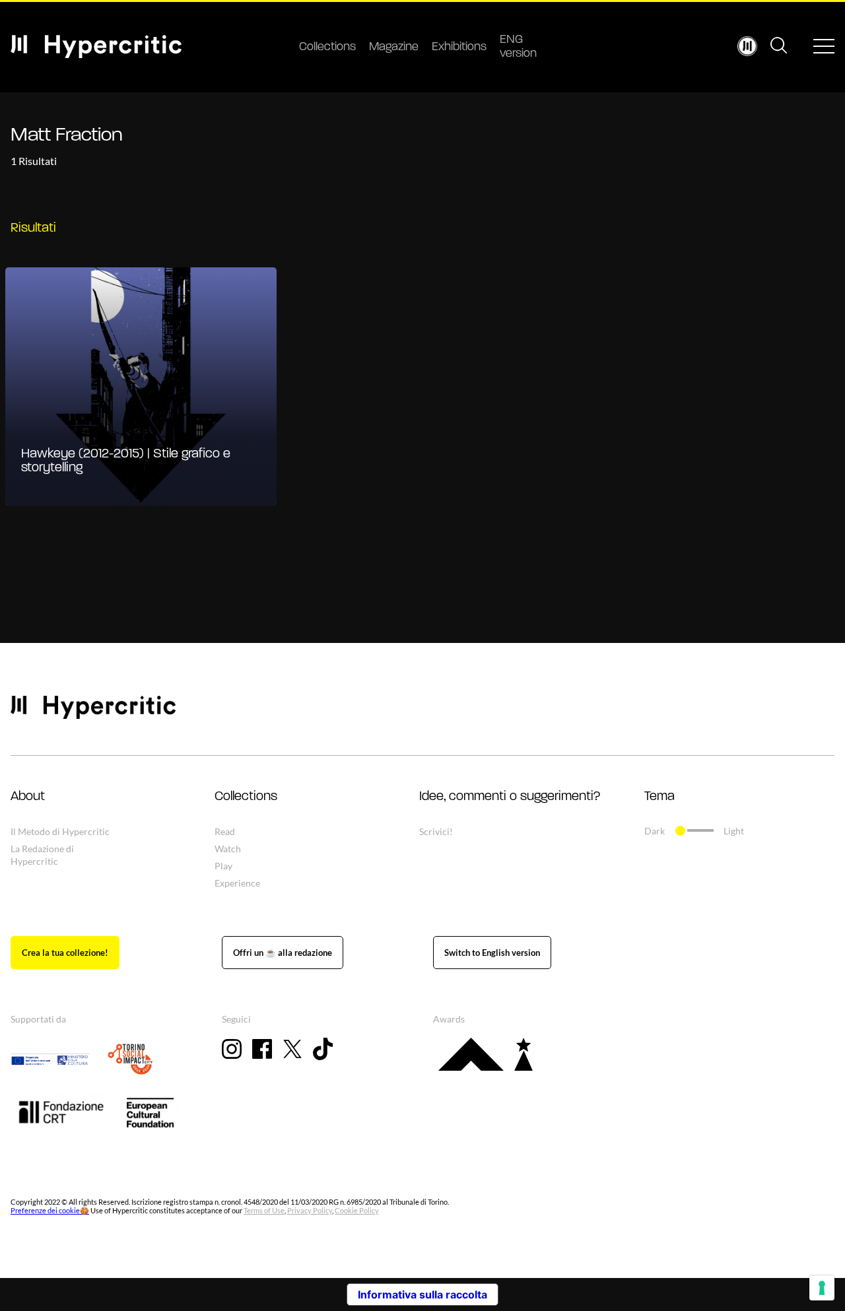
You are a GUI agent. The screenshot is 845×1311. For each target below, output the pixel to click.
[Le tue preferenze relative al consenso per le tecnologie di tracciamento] (821, 1287)
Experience (237, 883)
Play (223, 865)
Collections (327, 47)
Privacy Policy (309, 1210)
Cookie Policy (357, 1210)
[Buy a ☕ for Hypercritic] (282, 952)
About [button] (28, 796)
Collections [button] (246, 796)
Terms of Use (264, 1210)
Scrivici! (436, 831)
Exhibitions (459, 47)
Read (225, 831)
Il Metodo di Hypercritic (60, 831)
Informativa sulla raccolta (422, 1294)
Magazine (394, 47)
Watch (228, 848)
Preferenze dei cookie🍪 (50, 1210)
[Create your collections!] (65, 952)
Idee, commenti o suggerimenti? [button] (509, 796)
